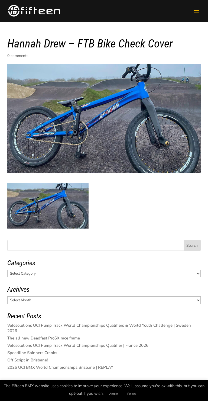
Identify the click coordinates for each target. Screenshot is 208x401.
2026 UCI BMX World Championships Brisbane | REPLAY (60, 367)
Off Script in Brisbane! (27, 360)
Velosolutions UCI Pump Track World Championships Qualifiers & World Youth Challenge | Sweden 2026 (99, 328)
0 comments (17, 55)
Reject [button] (131, 394)
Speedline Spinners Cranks (32, 352)
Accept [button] (113, 394)
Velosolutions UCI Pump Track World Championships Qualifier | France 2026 (77, 345)
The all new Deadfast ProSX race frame (43, 338)
